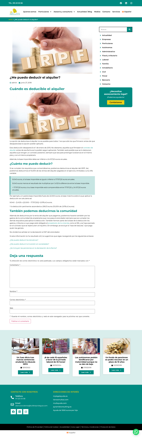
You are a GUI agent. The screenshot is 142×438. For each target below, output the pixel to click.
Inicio (11, 19)
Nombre (13, 291)
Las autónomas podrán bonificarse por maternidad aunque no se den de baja (86, 360)
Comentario (15, 265)
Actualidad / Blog (84, 12)
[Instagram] (131, 3)
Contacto (106, 12)
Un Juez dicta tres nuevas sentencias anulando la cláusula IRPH (25, 360)
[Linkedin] (126, 3)
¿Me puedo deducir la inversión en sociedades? (29, 244)
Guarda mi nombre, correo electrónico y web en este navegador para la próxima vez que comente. (51, 316)
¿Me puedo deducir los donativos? (24, 240)
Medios (97, 12)
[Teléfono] (12, 397)
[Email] (12, 404)
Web (11, 308)
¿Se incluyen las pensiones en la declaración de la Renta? (33, 248)
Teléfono (19, 396)
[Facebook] (121, 3)
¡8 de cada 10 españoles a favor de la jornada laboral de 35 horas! (55, 359)
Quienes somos (29, 12)
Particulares (43, 12)
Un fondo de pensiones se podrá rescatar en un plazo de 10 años (116, 359)
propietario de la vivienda (58, 223)
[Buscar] (129, 29)
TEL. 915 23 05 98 (16, 3)
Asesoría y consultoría (63, 12)
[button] (136, 432)
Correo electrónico (18, 299)
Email (17, 403)
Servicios (116, 12)
